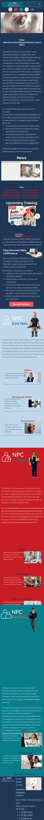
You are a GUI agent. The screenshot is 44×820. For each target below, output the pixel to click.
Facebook (20, 789)
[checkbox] (7, 184)
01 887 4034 (26, 812)
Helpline (27, 370)
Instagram (20, 792)
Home (18, 778)
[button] (14, 184)
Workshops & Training (22, 397)
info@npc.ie (26, 818)
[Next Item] (37, 171)
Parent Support (28, 421)
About (18, 781)
